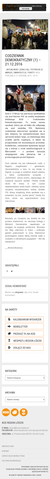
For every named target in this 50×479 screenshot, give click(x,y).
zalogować (19, 292)
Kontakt (5, 451)
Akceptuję (25, 8)
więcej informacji (37, 6)
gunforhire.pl (42, 472)
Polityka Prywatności (11, 461)
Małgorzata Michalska (39, 467)
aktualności (12, 69)
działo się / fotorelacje (31, 69)
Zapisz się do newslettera (13, 456)
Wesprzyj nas (8, 446)
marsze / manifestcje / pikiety (20, 72)
